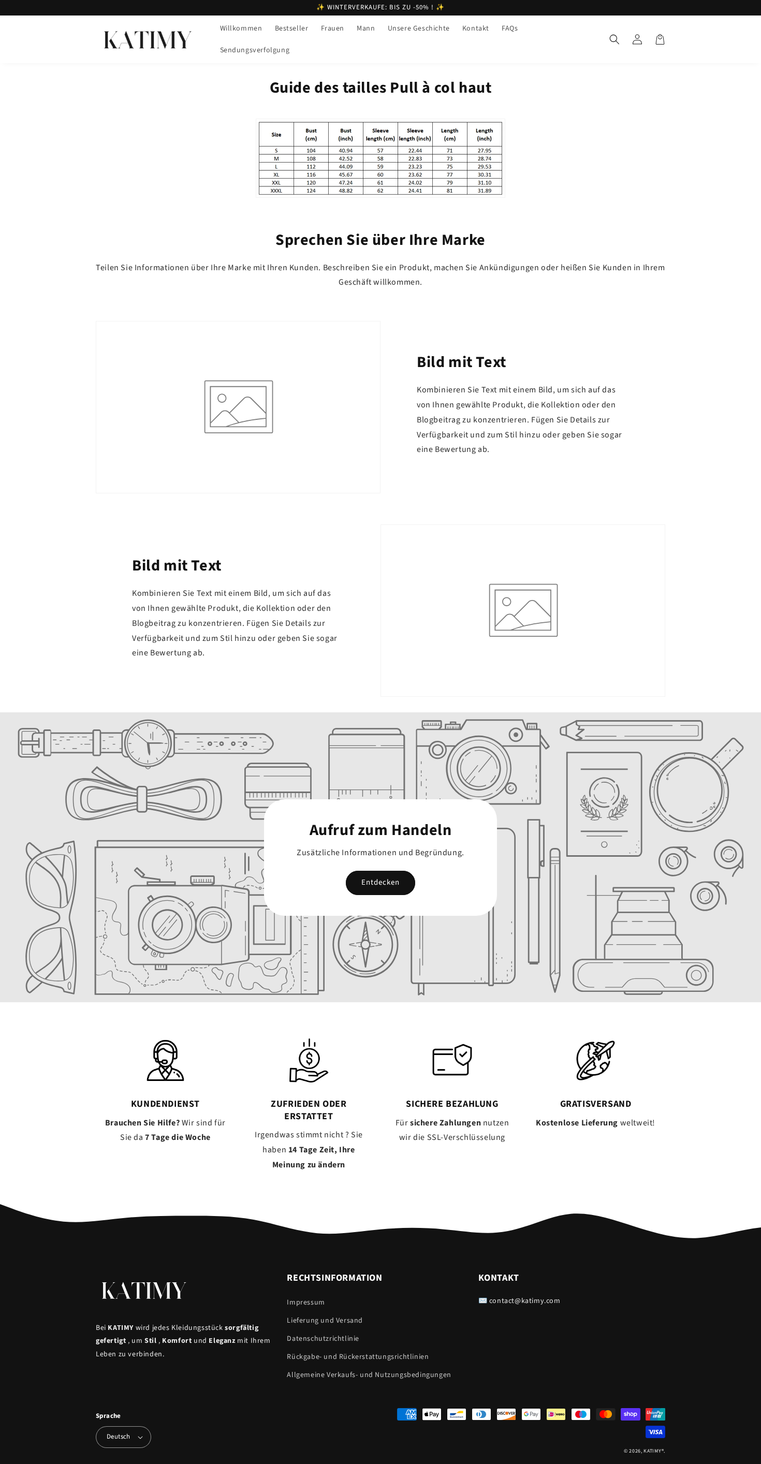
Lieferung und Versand (325, 1320)
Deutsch (118, 1436)
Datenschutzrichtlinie (323, 1339)
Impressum (306, 1302)
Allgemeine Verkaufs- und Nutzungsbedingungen (369, 1375)
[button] (614, 39)
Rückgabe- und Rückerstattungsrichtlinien (358, 1357)
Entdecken (380, 882)
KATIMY (652, 1451)
